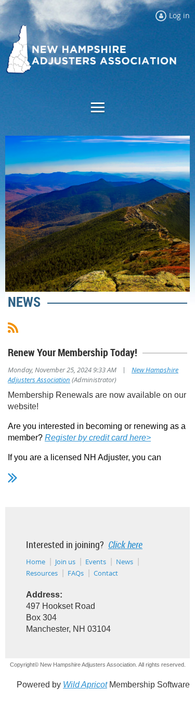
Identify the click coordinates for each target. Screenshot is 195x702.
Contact (106, 573)
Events (95, 561)
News (124, 561)
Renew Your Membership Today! (72, 352)
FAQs (76, 573)
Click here (125, 544)
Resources (42, 573)
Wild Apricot (85, 684)
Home (35, 561)
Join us (65, 561)
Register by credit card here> (98, 437)
